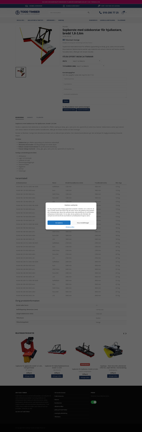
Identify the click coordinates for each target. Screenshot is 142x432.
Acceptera (59, 223)
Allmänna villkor (70, 227)
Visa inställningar (83, 223)
